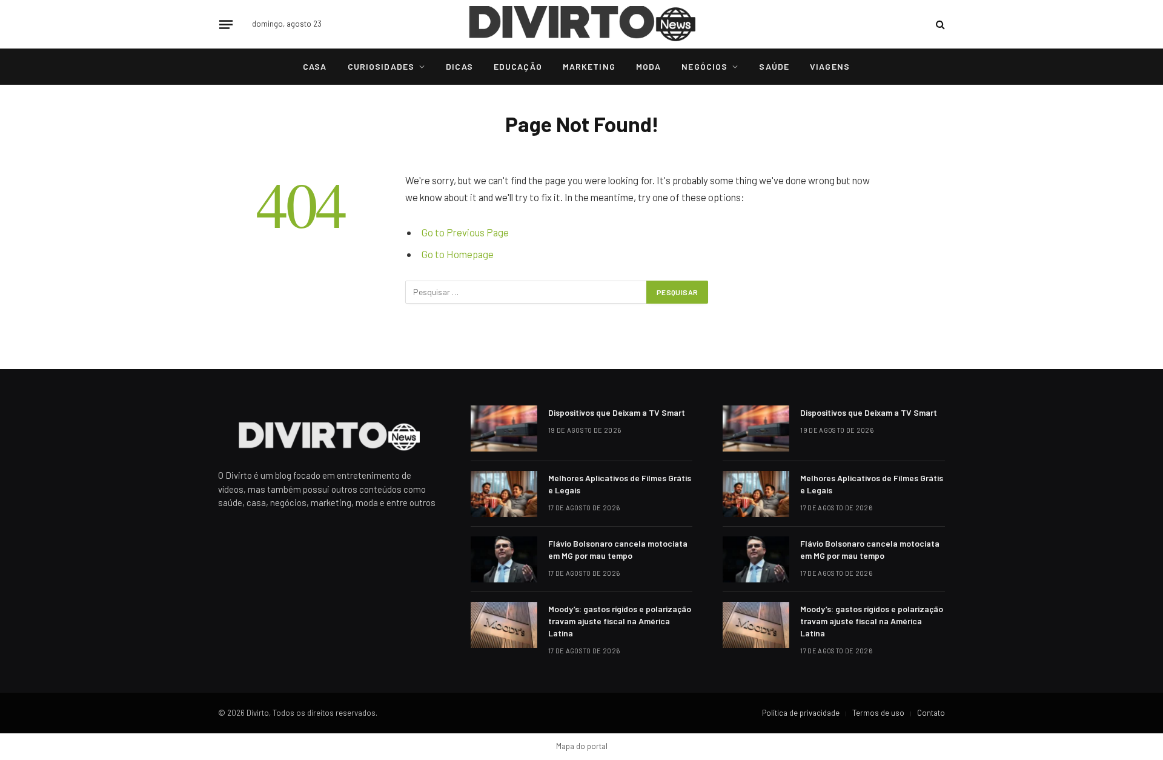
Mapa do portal (582, 746)
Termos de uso (878, 713)
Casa (314, 66)
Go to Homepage (458, 254)
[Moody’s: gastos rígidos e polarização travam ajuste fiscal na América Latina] (504, 625)
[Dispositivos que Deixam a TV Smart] (504, 428)
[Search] (939, 24)
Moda (648, 66)
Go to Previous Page (465, 232)
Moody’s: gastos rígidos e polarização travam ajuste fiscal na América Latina (619, 621)
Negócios (704, 66)
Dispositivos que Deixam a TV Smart (616, 412)
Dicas (459, 66)
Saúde (774, 66)
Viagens (830, 66)
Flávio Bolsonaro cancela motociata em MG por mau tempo (618, 549)
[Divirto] (581, 24)
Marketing (589, 66)
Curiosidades (381, 66)
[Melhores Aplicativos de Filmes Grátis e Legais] (504, 494)
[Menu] (226, 24)
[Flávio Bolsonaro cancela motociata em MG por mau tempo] (504, 559)
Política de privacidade (801, 713)
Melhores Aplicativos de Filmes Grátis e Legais (619, 484)
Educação (518, 66)
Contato (931, 713)
